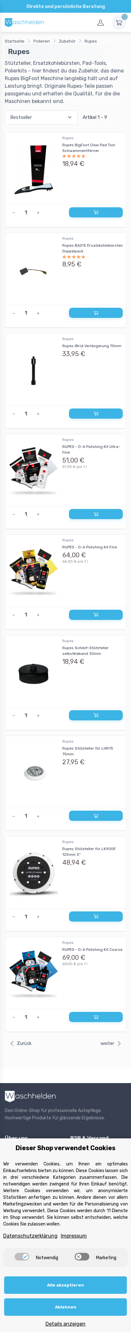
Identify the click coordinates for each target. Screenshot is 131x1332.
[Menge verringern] (13, 212)
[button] (65, 179)
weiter (107, 1043)
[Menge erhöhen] (38, 212)
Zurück (24, 1043)
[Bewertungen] (92, 156)
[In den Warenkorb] (96, 212)
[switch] (22, 1256)
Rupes (68, 138)
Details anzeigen (65, 1324)
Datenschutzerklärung (30, 1236)
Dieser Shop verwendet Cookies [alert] (65, 1148)
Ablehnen (65, 1307)
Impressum (74, 1236)
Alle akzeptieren (65, 1285)
